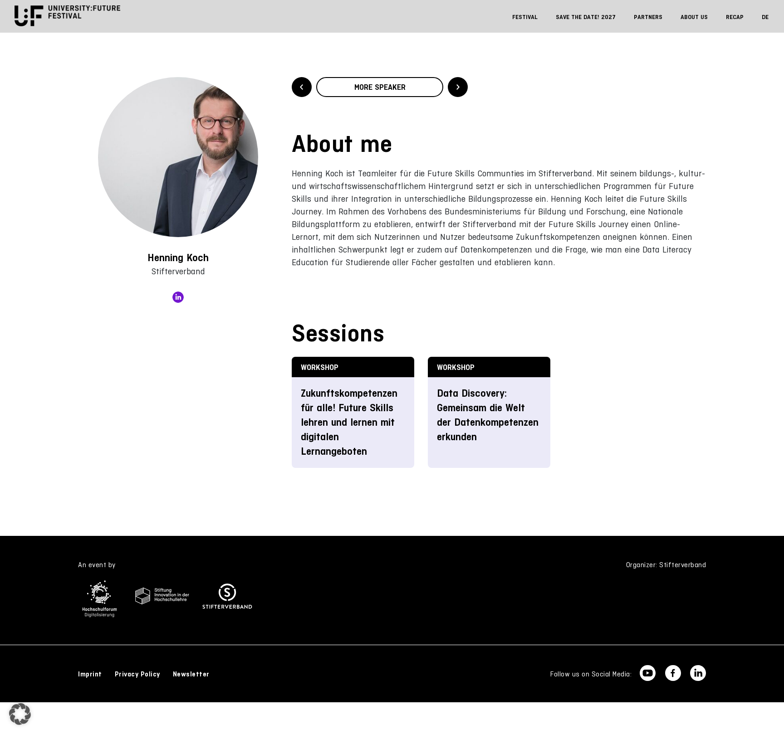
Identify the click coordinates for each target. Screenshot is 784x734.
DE (765, 17)
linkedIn (178, 297)
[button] (20, 714)
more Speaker (380, 87)
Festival (525, 17)
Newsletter (191, 674)
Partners (648, 17)
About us (694, 17)
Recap (735, 17)
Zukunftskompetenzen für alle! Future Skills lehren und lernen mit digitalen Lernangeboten (349, 422)
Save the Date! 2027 (586, 17)
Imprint (90, 674)
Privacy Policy (137, 674)
